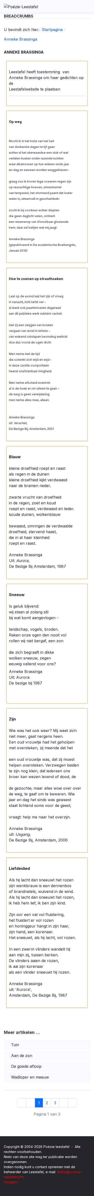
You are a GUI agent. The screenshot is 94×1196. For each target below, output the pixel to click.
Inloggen (11, 1182)
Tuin (14, 1044)
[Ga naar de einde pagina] (72, 1102)
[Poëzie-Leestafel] (21, 7)
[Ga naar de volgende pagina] (63, 1102)
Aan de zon (21, 1055)
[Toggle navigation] (88, 6)
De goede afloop (25, 1066)
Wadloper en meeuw (29, 1077)
